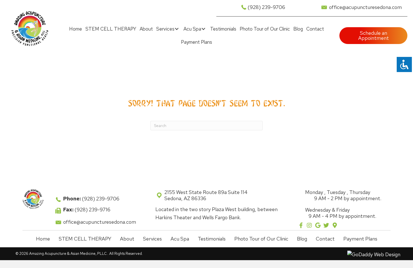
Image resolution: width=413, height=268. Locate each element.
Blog (302, 238)
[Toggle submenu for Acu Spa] (203, 29)
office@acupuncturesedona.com (365, 7)
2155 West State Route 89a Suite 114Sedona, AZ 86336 (206, 195)
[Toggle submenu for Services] (177, 29)
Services (152, 238)
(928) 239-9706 (266, 7)
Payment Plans (360, 238)
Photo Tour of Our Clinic (261, 238)
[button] (301, 225)
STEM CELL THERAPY (85, 238)
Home (43, 238)
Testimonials (212, 238)
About (127, 238)
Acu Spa (180, 238)
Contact (325, 238)
